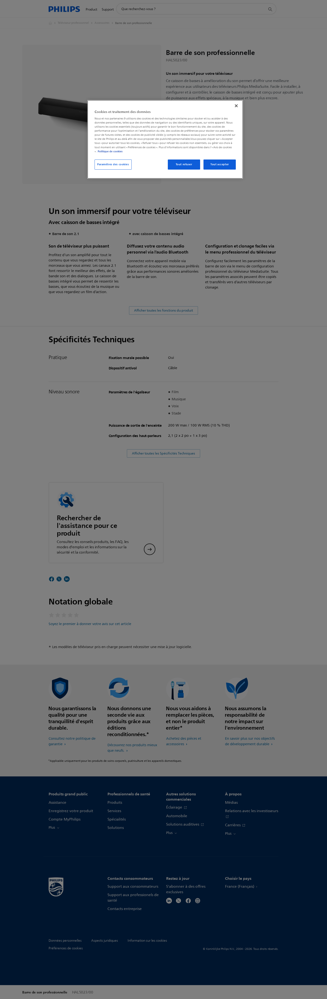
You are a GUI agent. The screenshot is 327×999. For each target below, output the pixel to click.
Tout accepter (219, 164)
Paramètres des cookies (113, 164)
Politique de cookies (110, 151)
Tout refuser (184, 164)
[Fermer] (236, 105)
